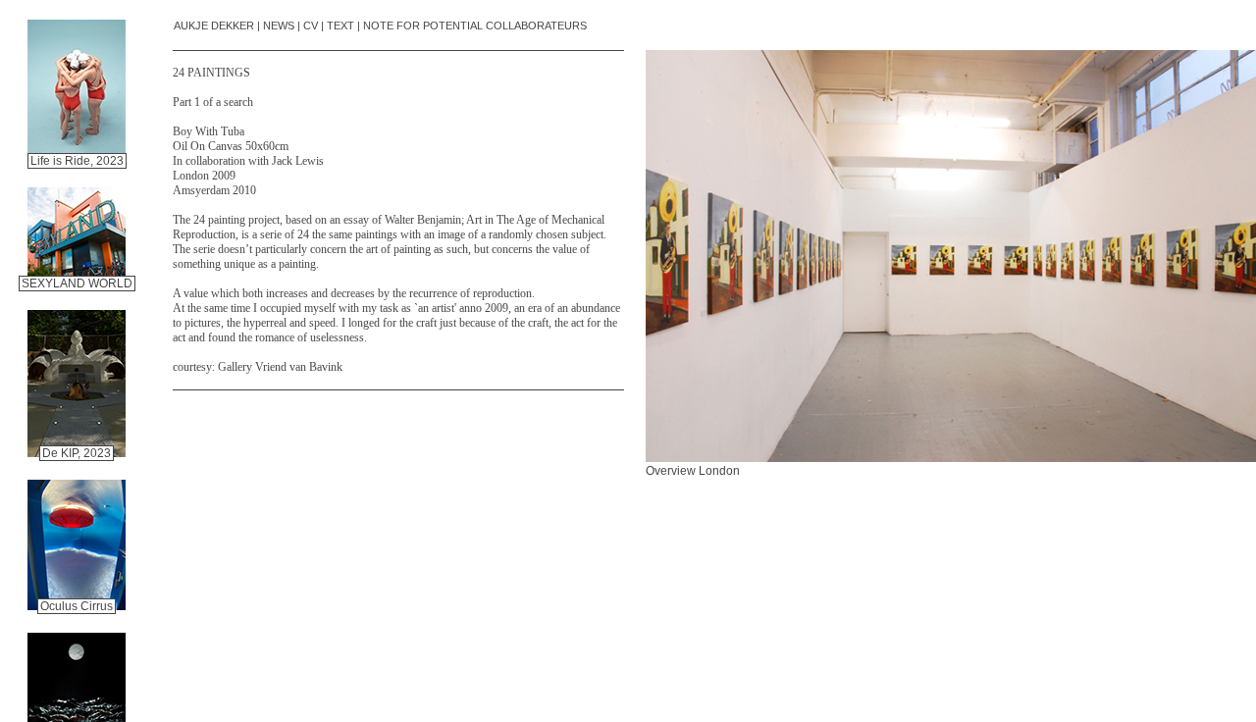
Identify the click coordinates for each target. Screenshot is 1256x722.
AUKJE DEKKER (214, 25)
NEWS (278, 25)
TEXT (340, 25)
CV (310, 25)
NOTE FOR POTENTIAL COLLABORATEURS (475, 25)
